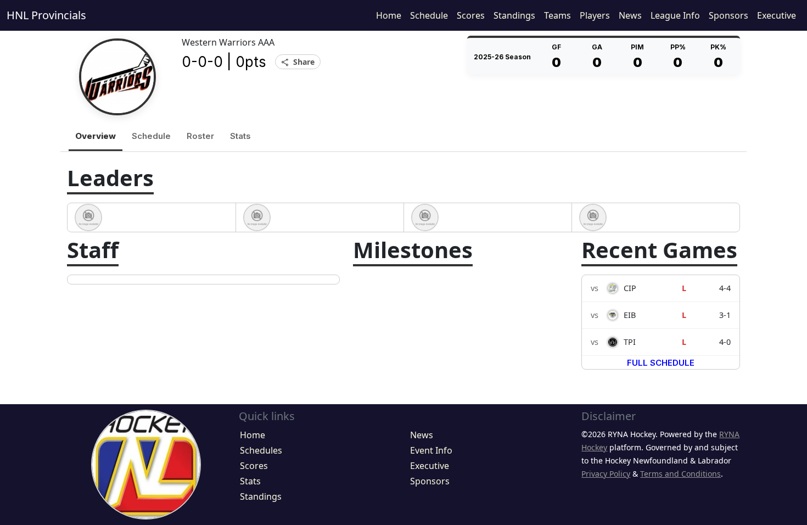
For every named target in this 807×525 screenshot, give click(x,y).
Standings (514, 15)
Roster (200, 136)
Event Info (431, 450)
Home (388, 15)
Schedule (429, 15)
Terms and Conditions (680, 473)
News (630, 15)
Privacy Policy (605, 473)
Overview (95, 136)
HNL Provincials (46, 15)
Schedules (261, 450)
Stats (240, 136)
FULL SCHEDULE (660, 363)
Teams (557, 15)
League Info (675, 15)
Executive (776, 15)
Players (595, 15)
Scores (471, 15)
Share (298, 62)
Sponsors (728, 15)
